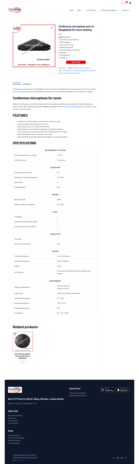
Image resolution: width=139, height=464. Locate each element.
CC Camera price (14, 435)
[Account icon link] (130, 3)
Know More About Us (15, 416)
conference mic (67, 70)
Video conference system (81, 68)
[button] (52, 28)
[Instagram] (125, 458)
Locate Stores (13, 423)
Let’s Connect (13, 421)
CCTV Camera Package (16, 438)
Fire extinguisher (14, 443)
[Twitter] (121, 458)
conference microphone (80, 70)
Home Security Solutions (78, 393)
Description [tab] (17, 84)
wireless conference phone (71, 73)
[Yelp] (114, 458)
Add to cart (76, 62)
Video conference (14, 440)
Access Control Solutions (78, 396)
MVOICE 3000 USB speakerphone (72, 107)
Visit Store (12, 418)
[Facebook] (117, 458)
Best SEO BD (19, 460)
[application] (82, 10)
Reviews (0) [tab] (27, 84)
